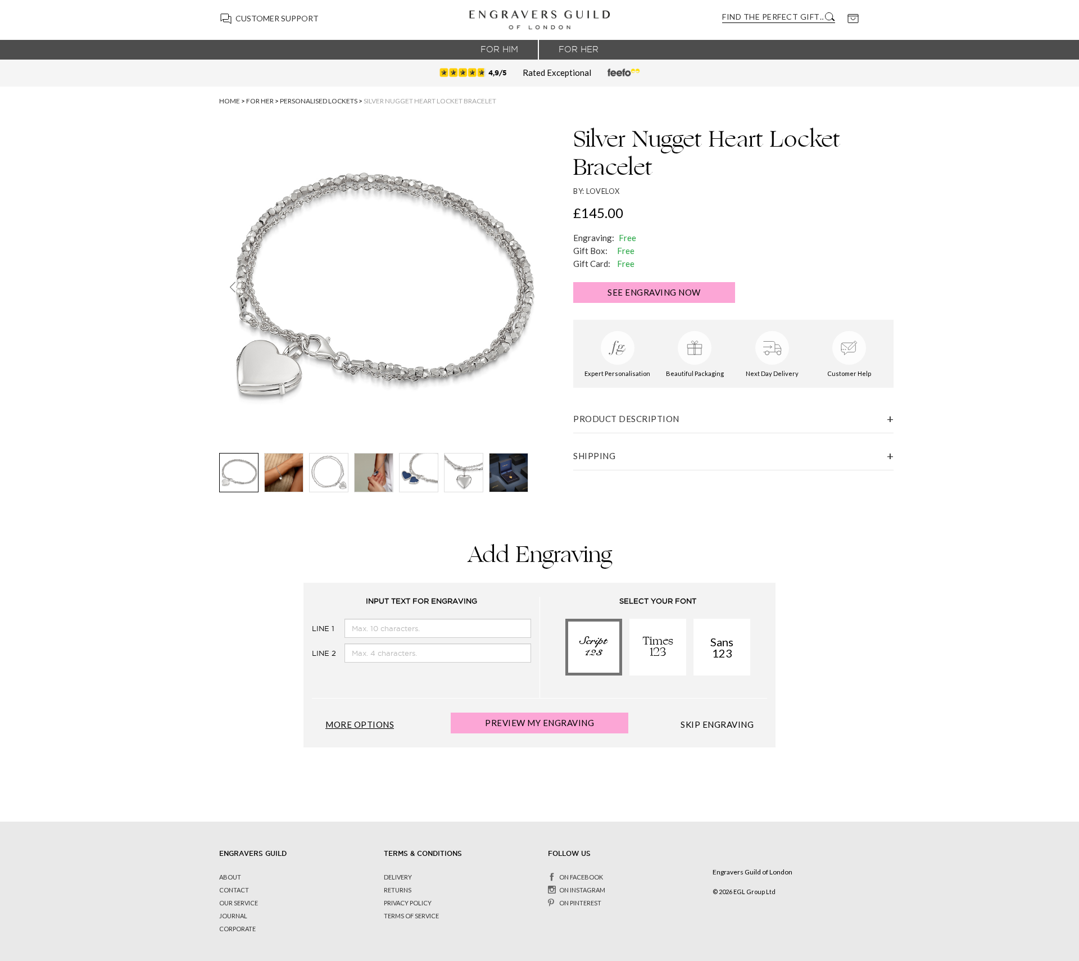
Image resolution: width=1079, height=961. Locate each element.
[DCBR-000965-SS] (283, 472)
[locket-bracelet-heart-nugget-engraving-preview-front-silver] (463, 472)
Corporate (237, 928)
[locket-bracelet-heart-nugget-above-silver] (328, 472)
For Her (579, 49)
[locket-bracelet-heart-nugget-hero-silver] (239, 472)
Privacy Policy (408, 902)
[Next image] (526, 287)
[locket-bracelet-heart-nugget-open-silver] (418, 472)
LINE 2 (314, 653)
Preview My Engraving (539, 723)
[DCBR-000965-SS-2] (373, 472)
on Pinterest (580, 902)
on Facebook (581, 877)
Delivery (398, 877)
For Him (499, 49)
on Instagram (582, 890)
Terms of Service (411, 915)
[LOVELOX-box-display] (508, 472)
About (230, 877)
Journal (233, 915)
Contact (234, 890)
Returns (397, 890)
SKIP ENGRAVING (717, 724)
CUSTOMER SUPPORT (277, 18)
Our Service (238, 902)
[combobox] (772, 16)
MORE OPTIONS (359, 724)
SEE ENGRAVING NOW (654, 292)
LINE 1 (314, 628)
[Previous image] (232, 287)
